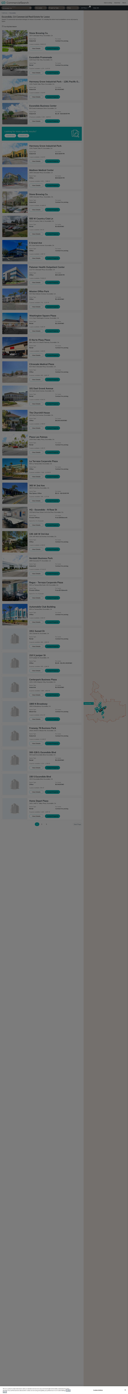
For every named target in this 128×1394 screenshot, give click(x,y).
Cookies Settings (98, 1390)
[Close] (125, 1390)
